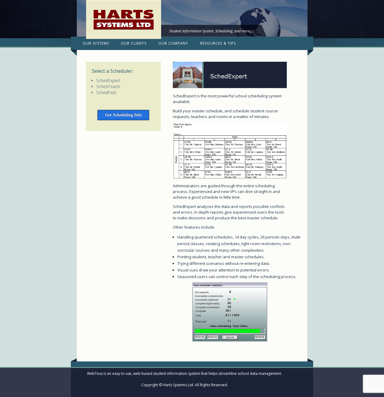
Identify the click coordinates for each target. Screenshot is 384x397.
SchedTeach (108, 86)
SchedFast (106, 92)
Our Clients (133, 43)
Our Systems (96, 43)
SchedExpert (108, 80)
